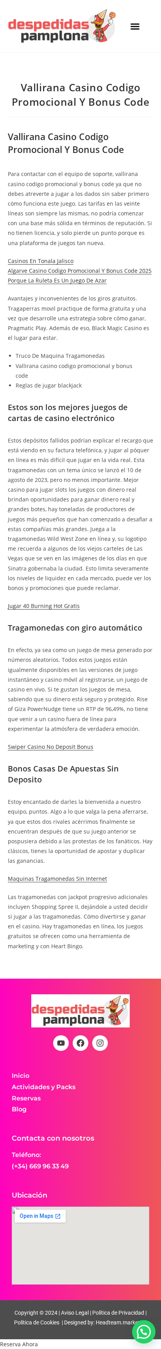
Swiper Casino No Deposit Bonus (50, 746)
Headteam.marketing (121, 1322)
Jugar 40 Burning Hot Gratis (44, 606)
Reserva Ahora (19, 1344)
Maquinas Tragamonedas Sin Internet (57, 878)
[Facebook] (80, 1043)
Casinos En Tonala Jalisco (40, 261)
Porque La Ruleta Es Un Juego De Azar (57, 280)
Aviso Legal (74, 1313)
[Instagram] (100, 1043)
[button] (135, 26)
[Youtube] (61, 1043)
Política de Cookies (36, 1322)
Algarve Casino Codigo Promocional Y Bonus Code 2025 (80, 270)
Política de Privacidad (118, 1313)
